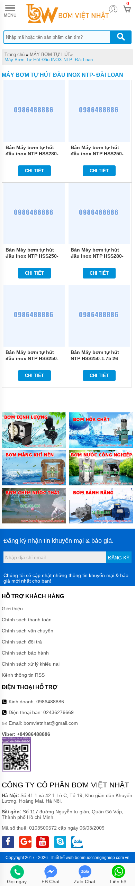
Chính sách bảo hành (25, 653)
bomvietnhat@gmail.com (51, 723)
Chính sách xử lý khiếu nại (31, 664)
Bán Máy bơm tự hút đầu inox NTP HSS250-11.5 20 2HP (97, 154)
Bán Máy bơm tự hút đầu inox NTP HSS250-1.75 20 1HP (32, 256)
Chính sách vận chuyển (27, 630)
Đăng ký (118, 557)
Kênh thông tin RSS (23, 675)
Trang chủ (14, 54)
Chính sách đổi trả (22, 642)
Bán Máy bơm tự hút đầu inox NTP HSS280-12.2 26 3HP (97, 256)
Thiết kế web (62, 857)
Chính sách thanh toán (27, 619)
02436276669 (58, 712)
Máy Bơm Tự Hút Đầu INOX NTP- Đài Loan (48, 59)
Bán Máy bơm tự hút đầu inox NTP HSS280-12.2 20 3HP (32, 154)
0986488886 (50, 701)
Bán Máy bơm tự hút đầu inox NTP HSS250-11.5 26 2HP (32, 358)
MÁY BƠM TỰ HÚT (50, 54)
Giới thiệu (12, 608)
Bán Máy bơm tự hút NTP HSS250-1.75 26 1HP (95, 358)
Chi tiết (34, 170)
